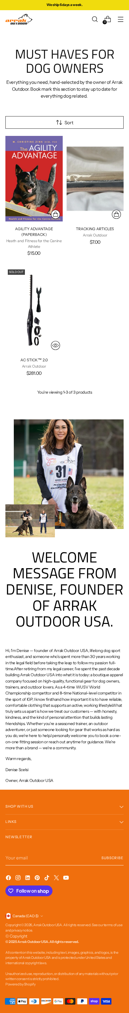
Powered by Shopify (20, 984)
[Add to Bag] (55, 214)
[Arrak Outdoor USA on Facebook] (9, 879)
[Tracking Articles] (95, 179)
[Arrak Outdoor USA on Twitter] (57, 879)
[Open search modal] (94, 19)
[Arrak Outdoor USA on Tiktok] (47, 879)
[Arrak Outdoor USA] (18, 19)
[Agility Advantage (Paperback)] (34, 179)
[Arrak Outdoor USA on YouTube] (66, 879)
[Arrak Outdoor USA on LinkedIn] (28, 879)
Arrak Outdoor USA (47, 925)
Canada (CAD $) (26, 916)
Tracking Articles (95, 229)
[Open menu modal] (120, 19)
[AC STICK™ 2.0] (34, 310)
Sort (69, 122)
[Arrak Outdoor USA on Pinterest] (37, 879)
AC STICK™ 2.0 (34, 360)
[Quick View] (55, 345)
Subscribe (112, 858)
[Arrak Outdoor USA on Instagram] (18, 879)
